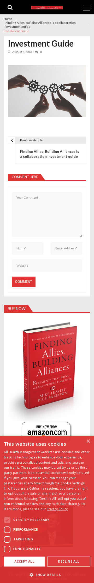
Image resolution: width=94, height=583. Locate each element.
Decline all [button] (68, 561)
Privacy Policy (57, 509)
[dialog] (47, 509)
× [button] (88, 441)
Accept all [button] (24, 561)
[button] (47, 574)
